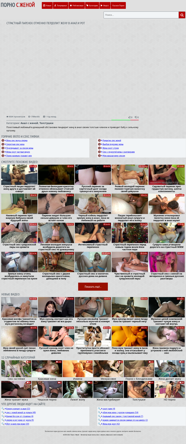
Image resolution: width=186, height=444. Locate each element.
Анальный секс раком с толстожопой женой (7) (122, 416)
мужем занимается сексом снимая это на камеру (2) (125, 420)
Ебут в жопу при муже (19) (17, 423)
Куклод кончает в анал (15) (18, 408)
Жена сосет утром (110, 148)
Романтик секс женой (111, 140)
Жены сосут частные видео (18, 151)
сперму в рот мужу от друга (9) (20, 420)
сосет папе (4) (108, 408)
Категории (93, 5)
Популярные (62, 5)
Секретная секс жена (15, 144)
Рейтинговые (77, 5)
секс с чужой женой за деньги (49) (21, 412)
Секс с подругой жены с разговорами (118, 151)
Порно (18, 4)
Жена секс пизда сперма (16, 140)
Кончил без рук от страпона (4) (19, 416)
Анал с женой (29, 123)
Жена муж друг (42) (111, 423)
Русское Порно (118, 5)
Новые (48, 5)
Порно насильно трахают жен (19, 155)
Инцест (106, 5)
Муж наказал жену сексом (113, 155)
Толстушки (46, 123)
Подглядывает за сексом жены (19, 148)
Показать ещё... (93, 287)
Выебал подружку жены (112, 144)
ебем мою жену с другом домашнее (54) (120, 412)
